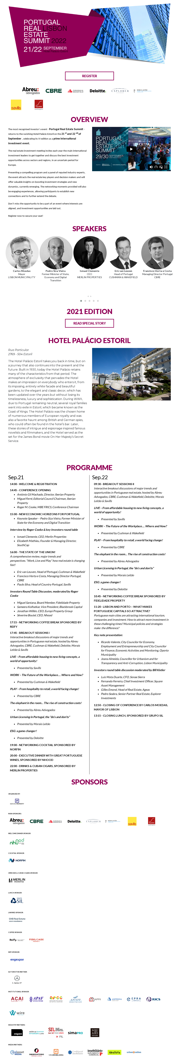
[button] (81, 301)
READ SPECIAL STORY (89, 323)
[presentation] (88, 296)
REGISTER (89, 76)
